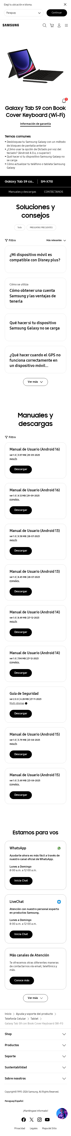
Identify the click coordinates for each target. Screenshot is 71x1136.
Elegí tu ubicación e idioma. (18, 4)
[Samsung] (10, 25)
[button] (35, 259)
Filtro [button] (12, 240)
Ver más (33, 998)
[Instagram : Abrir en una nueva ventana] (39, 1119)
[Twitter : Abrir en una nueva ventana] (31, 1119)
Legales (33, 1128)
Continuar (57, 12)
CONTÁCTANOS (53, 192)
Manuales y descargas (22, 192)
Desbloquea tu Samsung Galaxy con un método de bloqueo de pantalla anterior (36, 143)
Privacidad (19, 1128)
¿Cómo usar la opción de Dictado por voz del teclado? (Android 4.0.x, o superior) (34, 151)
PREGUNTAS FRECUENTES (41, 227)
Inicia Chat (21, 880)
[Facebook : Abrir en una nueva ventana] (23, 1119)
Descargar (20, 469)
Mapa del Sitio (49, 1128)
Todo (20, 227)
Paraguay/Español (14, 1101)
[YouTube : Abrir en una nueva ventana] (47, 1119)
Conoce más (21, 980)
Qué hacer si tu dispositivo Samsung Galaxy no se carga (36, 158)
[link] (64, 100)
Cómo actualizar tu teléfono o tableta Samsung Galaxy (36, 165)
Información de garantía (35, 124)
